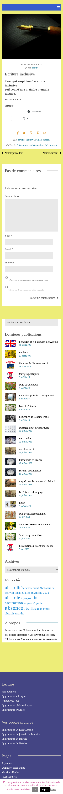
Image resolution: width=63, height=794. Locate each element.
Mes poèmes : (9, 691)
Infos (53, 789)
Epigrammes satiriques (28, 145)
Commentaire (12, 196)
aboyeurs (28, 603)
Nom (8, 235)
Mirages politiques (29, 373)
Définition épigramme (13, 767)
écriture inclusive (26, 139)
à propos (26, 598)
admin (35, 67)
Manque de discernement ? (33, 363)
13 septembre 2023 (33, 64)
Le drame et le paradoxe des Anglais (38, 341)
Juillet (22, 502)
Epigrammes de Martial (14, 738)
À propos (6, 763)
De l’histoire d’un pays (31, 492)
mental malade (42, 139)
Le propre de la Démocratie (34, 416)
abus (36, 597)
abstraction (14, 603)
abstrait (9, 613)
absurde (12, 597)
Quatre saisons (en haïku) (32, 513)
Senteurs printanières (30, 535)
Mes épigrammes (48, 145)
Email (9, 249)
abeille (19, 593)
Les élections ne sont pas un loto (36, 545)
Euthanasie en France (30, 459)
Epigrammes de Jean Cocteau (17, 729)
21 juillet (38, 603)
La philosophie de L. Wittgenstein (37, 395)
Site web (9, 262)
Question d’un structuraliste (34, 427)
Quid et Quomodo (28, 384)
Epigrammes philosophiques (17, 705)
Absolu (38, 593)
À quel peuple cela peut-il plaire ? (37, 481)
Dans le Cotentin (28, 406)
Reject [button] (45, 789)
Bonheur (23, 352)
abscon (29, 593)
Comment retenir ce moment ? (35, 524)
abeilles (30, 608)
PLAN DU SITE (9, 776)
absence (14, 608)
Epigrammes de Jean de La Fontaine (21, 734)
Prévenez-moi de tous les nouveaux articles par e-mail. (26, 290)
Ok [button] (35, 790)
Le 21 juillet (25, 438)
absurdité (14, 587)
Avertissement (26, 449)
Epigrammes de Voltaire (14, 743)
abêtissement (31, 588)
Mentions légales (10, 772)
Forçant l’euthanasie (30, 470)
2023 (46, 593)
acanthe (19, 613)
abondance (43, 609)
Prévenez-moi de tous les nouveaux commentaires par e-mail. (28, 280)
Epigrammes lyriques (13, 709)
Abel (42, 588)
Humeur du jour (10, 700)
